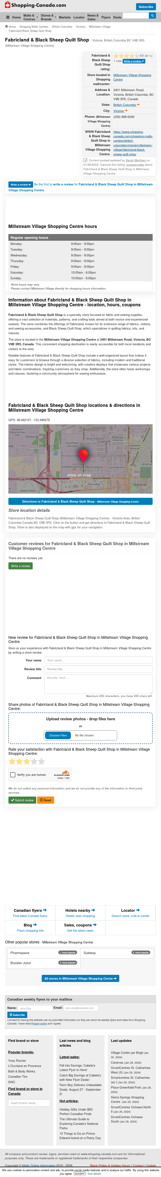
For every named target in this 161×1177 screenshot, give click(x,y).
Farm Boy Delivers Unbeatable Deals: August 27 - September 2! (80, 1089)
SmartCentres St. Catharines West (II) (131, 1069)
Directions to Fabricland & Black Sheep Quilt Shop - (80, 501)
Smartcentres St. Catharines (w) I (130, 1079)
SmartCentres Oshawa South (127, 1119)
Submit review (24, 800)
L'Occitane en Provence (24, 1065)
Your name (33, 660)
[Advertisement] (81, 62)
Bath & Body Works (21, 1071)
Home (16, 17)
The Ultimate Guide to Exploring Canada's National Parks (79, 1123)
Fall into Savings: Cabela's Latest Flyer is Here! (77, 1067)
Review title (32, 669)
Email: (58, 1007)
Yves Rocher (17, 1060)
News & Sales (93, 17)
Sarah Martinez (136, 160)
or (80, 722)
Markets (65, 17)
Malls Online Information (38, 1165)
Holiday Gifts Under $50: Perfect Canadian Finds (76, 1111)
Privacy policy (39, 1023)
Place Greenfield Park (131, 1089)
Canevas (126, 1062)
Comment (34, 677)
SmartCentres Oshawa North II (131, 1109)
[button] (8, 17)
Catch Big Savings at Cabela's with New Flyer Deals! (80, 1077)
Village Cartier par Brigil (130, 1054)
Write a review (19, 184)
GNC (11, 1082)
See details (94, 1174)
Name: (12, 1008)
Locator (79, 17)
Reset (47, 800)
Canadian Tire (17, 1076)
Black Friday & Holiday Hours (110, 1165)
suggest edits (135, 165)
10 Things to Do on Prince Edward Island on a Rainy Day (80, 1135)
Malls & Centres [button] (29, 17)
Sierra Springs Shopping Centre (127, 1099)
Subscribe (146, 7)
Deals (117, 17)
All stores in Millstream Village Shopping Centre (79, 978)
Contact (138, 1165)
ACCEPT (79, 1173)
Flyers (105, 17)
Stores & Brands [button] (47, 17)
